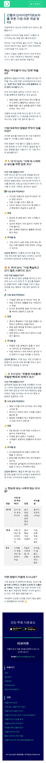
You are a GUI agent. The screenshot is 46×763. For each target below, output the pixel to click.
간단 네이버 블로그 (12, 689)
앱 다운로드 (35, 4)
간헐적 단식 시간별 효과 (14, 719)
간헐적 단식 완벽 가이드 (14, 711)
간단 (6, 673)
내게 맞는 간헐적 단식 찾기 (15, 707)
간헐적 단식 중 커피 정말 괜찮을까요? (19, 740)
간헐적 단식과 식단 (12, 732)
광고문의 (8, 677)
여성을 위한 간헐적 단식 (14, 727)
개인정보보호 (10, 685)
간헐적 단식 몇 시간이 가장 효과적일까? (20, 715)
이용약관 (8, 681)
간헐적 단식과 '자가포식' (14, 723)
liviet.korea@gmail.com (25, 657)
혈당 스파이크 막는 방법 (14, 736)
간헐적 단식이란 (11, 702)
